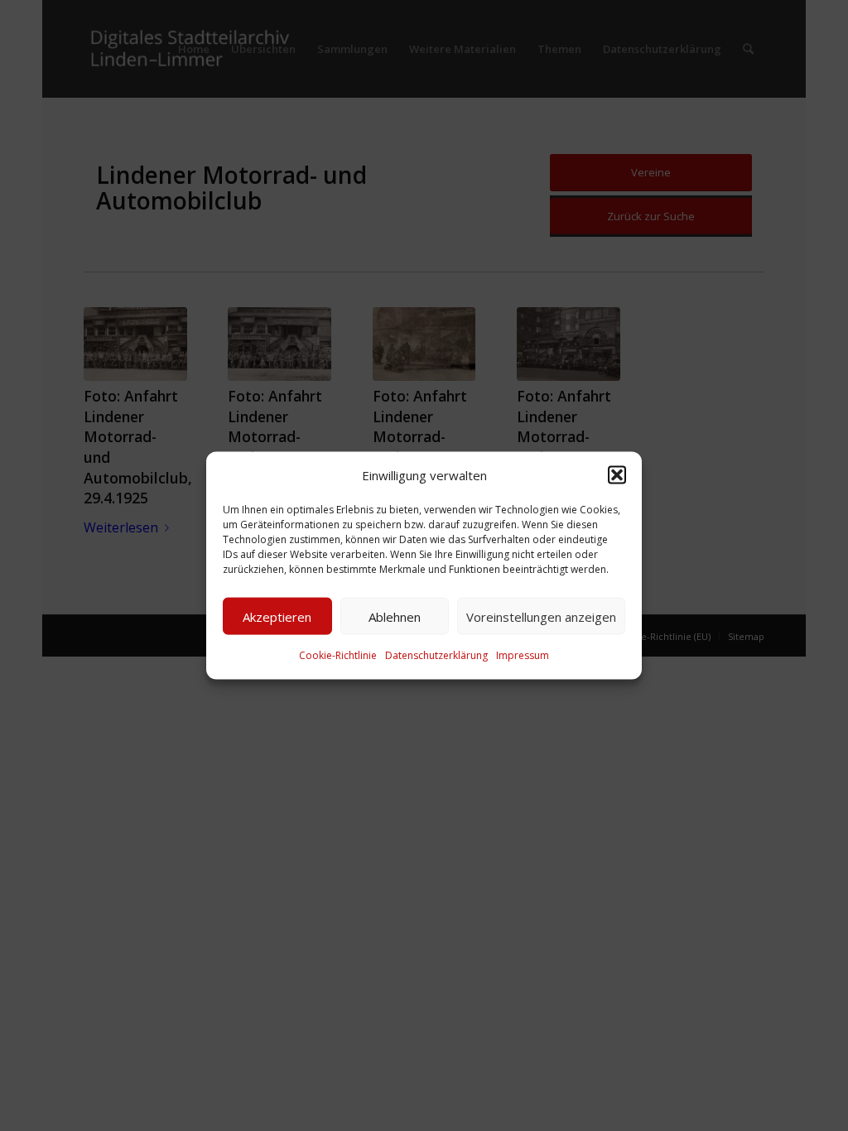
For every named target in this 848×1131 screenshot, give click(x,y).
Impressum (522, 655)
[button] (617, 475)
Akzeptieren (277, 617)
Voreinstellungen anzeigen (541, 617)
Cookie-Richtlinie (338, 655)
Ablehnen (395, 617)
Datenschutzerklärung (436, 655)
